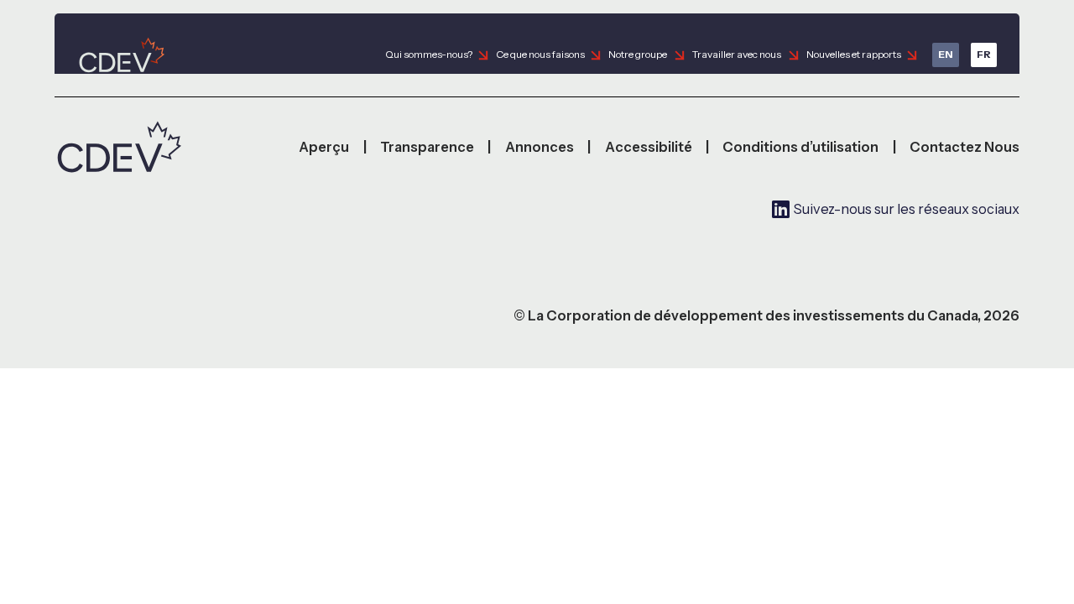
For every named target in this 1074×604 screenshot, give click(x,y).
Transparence (427, 147)
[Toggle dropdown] (483, 55)
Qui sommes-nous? (428, 54)
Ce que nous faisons (540, 54)
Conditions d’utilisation (800, 147)
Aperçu (324, 147)
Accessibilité (648, 147)
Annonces (539, 147)
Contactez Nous (964, 147)
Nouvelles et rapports (853, 54)
